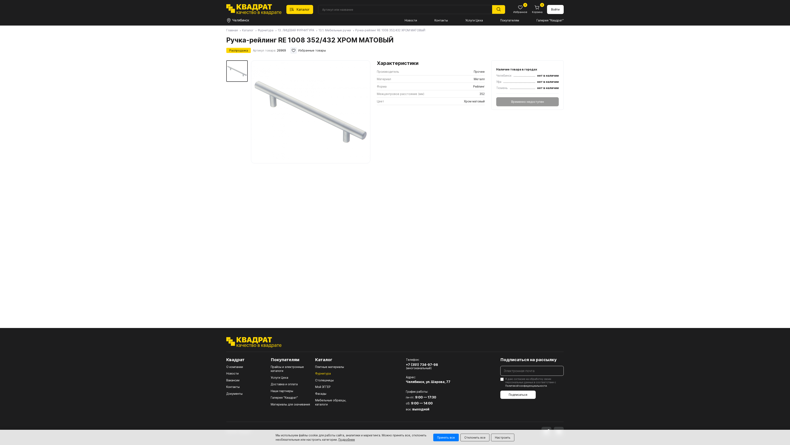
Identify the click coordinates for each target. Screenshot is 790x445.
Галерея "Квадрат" (550, 20)
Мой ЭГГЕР (323, 387)
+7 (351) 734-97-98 (422, 365)
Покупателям (509, 20)
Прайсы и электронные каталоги (287, 369)
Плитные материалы (329, 367)
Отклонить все (475, 437)
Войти (555, 9)
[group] (310, 112)
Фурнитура (323, 373)
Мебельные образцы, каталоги (330, 402)
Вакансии (232, 380)
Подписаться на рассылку (528, 359)
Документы (234, 393)
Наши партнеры (282, 391)
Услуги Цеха (474, 20)
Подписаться (518, 394)
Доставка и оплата (284, 384)
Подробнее (346, 439)
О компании (234, 367)
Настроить (502, 437)
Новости (411, 20)
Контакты (441, 20)
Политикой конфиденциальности (526, 385)
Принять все (446, 437)
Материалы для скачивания (290, 404)
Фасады (320, 393)
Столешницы (324, 380)
